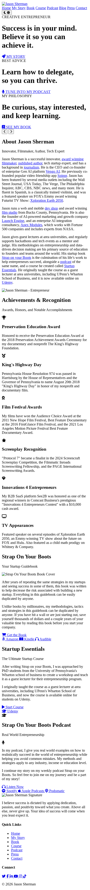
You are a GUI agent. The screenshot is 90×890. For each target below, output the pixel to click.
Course (41, 8)
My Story (19, 8)
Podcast (52, 8)
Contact (81, 8)
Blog (62, 8)
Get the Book (16, 635)
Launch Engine (13, 221)
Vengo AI (53, 171)
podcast (65, 262)
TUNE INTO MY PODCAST (28, 92)
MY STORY (15, 56)
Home (6, 8)
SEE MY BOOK (18, 127)
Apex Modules (31, 225)
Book (31, 8)
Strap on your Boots (16, 258)
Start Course (14, 707)
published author (30, 163)
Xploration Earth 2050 (46, 200)
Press (71, 8)
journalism (31, 167)
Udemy (7, 282)
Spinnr (62, 176)
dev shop (51, 208)
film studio (9, 212)
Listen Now (15, 787)
